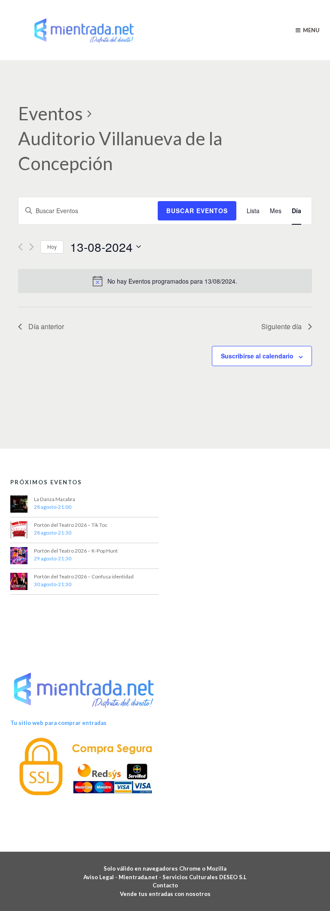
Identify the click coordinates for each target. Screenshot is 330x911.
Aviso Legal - (101, 877)
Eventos (50, 113)
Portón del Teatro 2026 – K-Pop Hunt (76, 550)
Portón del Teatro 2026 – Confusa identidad (84, 576)
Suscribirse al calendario (257, 356)
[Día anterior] (20, 247)
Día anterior (46, 326)
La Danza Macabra (54, 499)
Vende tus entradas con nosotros (165, 893)
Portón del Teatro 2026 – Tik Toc (70, 525)
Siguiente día (281, 326)
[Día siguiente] (31, 247)
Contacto (165, 885)
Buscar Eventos (197, 210)
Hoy (52, 246)
